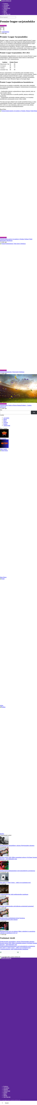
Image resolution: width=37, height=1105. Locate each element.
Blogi (4, 11)
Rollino (2, 833)
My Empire (3, 438)
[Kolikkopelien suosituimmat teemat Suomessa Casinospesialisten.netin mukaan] (4, 916)
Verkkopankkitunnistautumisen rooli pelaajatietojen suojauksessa (17, 870)
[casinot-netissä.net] (5, 0)
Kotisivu (5, 3)
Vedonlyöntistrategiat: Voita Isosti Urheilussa (12, 372)
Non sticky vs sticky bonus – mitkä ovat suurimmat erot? (15, 882)
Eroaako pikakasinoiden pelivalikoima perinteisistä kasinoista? (17, 906)
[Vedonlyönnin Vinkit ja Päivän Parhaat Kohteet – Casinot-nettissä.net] (18, 388)
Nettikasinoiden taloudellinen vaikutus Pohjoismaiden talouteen (17, 845)
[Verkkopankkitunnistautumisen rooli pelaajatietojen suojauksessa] (4, 869)
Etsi (1, 410)
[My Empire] (4, 437)
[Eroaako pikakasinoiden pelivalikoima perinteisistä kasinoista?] (4, 904)
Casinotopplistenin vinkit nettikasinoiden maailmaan (14, 894)
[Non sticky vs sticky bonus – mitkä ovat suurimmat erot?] (4, 881)
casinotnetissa (5, 31)
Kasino (5, 9)
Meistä (5, 12)
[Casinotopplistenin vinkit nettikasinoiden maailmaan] (4, 893)
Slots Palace (3, 577)
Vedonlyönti (6, 8)
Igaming (5, 6)
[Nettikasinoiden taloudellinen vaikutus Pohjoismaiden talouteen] (4, 844)
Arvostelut (6, 5)
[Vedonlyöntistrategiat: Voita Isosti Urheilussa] (18, 306)
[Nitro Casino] (4, 447)
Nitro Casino (3, 449)
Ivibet (1, 705)
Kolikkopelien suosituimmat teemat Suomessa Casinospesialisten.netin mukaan (12, 918)
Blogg (5, 419)
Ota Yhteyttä (6, 14)
